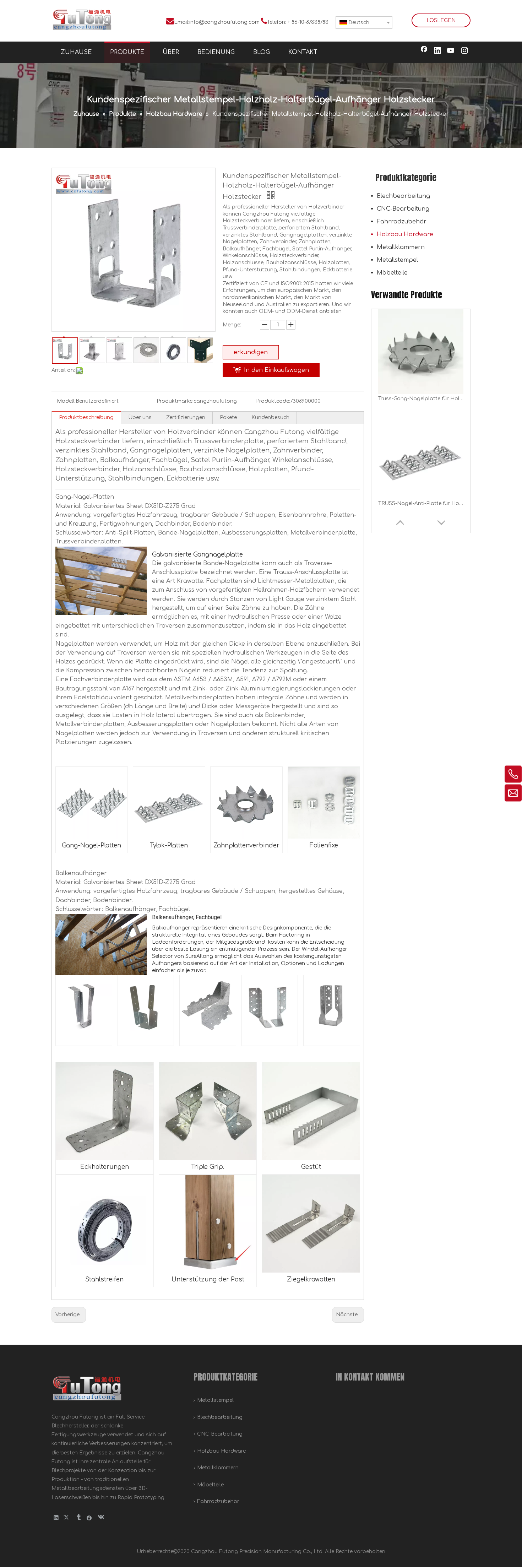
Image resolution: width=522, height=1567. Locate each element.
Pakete (228, 417)
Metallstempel (397, 260)
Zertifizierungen (185, 417)
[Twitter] (67, 1517)
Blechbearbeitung (403, 196)
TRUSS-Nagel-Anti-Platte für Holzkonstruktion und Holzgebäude (420, 398)
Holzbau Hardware (405, 234)
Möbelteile (392, 273)
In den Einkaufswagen (276, 370)
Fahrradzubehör (401, 221)
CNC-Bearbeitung (403, 209)
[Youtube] (451, 51)
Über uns (140, 417)
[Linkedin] (437, 51)
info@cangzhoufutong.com (224, 22)
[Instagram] (464, 51)
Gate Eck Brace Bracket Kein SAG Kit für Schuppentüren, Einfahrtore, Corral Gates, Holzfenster (420, 503)
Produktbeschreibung (86, 417)
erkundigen (251, 352)
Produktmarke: (175, 401)
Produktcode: (273, 401)
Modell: (66, 401)
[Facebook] (424, 51)
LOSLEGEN (441, 20)
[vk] (100, 1517)
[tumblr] (78, 1517)
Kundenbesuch (270, 417)
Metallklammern (401, 247)
